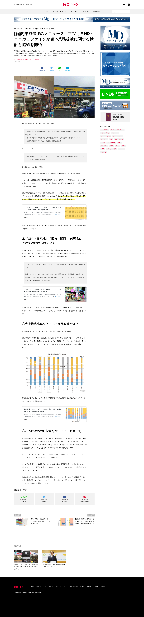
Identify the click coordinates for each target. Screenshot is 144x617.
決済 (103, 142)
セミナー (115, 133)
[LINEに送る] (59, 69)
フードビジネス (106, 136)
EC (120, 142)
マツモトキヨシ (19, 59)
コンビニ (104, 139)
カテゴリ (104, 145)
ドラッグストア (118, 136)
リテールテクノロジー (59, 11)
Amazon (122, 149)
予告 (124, 145)
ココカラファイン (35, 59)
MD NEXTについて (36, 586)
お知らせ (89, 586)
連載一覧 (86, 11)
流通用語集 (96, 11)
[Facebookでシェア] (42, 69)
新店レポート (75, 11)
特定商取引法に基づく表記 (77, 586)
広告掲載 (96, 586)
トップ (46, 11)
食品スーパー (111, 142)
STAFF (45, 586)
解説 (27, 59)
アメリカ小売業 (112, 149)
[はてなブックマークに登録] (67, 69)
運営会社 (51, 586)
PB (103, 149)
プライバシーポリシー (62, 586)
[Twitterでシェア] (51, 69)
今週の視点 (105, 129)
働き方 (104, 152)
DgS (112, 145)
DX (111, 139)
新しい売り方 (105, 133)
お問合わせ (104, 586)
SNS (118, 145)
